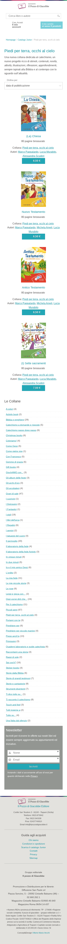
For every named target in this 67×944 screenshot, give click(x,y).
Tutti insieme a (13, 710)
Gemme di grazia (14, 462)
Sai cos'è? (11, 662)
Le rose (9, 588)
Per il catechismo (14, 604)
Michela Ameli (44, 227)
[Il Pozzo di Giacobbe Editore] (33, 6)
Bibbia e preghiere (15, 419)
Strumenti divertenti (15, 689)
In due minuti (12, 562)
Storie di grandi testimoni (18, 678)
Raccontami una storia (17, 652)
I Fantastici (11, 509)
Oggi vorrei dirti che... (16, 599)
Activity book (12, 414)
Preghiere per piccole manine (20, 630)
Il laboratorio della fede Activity (21, 551)
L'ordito (9, 572)
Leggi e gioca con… (16, 594)
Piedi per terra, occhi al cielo (38, 147)
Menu (4, 6)
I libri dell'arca (12, 520)
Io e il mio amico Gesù (17, 567)
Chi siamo (33, 840)
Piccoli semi (11, 609)
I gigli (8, 514)
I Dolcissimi (11, 504)
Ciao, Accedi (17, 25)
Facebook (7, 25)
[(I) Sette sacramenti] (33, 340)
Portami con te (13, 620)
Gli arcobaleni (12, 488)
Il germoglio (11, 541)
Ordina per (12, 80)
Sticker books (12, 668)
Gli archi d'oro (13, 483)
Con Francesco (13, 456)
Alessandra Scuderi (33, 156)
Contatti (33, 851)
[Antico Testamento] (33, 264)
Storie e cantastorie (15, 683)
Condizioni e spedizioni (33, 843)
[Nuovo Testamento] (33, 189)
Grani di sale (12, 493)
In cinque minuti (14, 557)
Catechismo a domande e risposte (23, 425)
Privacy (34, 776)
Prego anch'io (12, 636)
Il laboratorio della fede (17, 546)
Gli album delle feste (16, 477)
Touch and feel (13, 704)
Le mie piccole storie (16, 583)
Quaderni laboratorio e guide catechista (25, 646)
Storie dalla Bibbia (15, 673)
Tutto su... (11, 715)
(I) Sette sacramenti (33, 363)
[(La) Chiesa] (33, 113)
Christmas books (14, 435)
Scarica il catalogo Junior (33, 847)
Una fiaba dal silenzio (16, 720)
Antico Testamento (33, 287)
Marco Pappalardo (28, 152)
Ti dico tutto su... (14, 694)
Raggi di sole (12, 657)
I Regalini (10, 525)
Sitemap (33, 858)
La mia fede (12, 578)
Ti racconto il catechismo (18, 699)
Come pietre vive (14, 451)
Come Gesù (12, 446)
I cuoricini (10, 499)
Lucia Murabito (48, 152)
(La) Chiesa (33, 136)
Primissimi (11, 641)
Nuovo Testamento (33, 211)
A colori (9, 409)
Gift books (11, 467)
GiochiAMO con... (14, 472)
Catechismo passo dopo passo (21, 430)
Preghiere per (12, 625)
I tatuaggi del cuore (15, 536)
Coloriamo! (11, 440)
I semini (10, 530)
